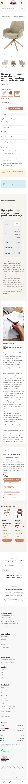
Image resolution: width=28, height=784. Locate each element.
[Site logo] (13, 3)
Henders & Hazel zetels (10, 494)
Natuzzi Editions (5, 636)
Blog (2, 672)
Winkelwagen (15, 108)
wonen (8, 16)
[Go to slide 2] (13, 56)
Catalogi (3, 677)
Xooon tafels (4, 644)
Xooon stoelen (5, 647)
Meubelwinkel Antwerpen (8, 706)
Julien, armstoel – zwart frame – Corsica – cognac (6, 523)
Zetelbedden (4, 701)
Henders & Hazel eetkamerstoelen (9, 487)
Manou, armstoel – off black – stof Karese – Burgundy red (19, 523)
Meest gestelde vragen (7, 662)
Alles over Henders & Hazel (10, 498)
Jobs (2, 675)
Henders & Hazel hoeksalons (12, 491)
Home (3, 16)
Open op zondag (5, 716)
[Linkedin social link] (23, 599)
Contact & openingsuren (8, 659)
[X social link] (8, 599)
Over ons (3, 669)
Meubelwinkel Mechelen (7, 709)
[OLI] (17, 94)
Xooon (3, 642)
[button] (2, 38)
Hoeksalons (4, 698)
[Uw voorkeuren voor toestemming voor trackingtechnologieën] (24, 781)
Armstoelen (21, 16)
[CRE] (4, 94)
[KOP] (11, 94)
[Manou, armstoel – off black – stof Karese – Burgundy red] (20, 514)
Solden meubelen (6, 711)
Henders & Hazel (5, 650)
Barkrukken (4, 703)
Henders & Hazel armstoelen (12, 479)
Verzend (6, 570)
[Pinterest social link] (19, 599)
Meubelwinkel (4, 714)
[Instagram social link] (12, 599)
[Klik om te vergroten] (4, 55)
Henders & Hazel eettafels (11, 483)
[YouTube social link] (16, 599)
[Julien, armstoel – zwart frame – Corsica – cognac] (7, 514)
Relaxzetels (4, 695)
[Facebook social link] (4, 599)
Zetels (2, 690)
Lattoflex (3, 639)
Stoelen (14, 16)
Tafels (3, 687)
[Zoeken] (17, 8)
